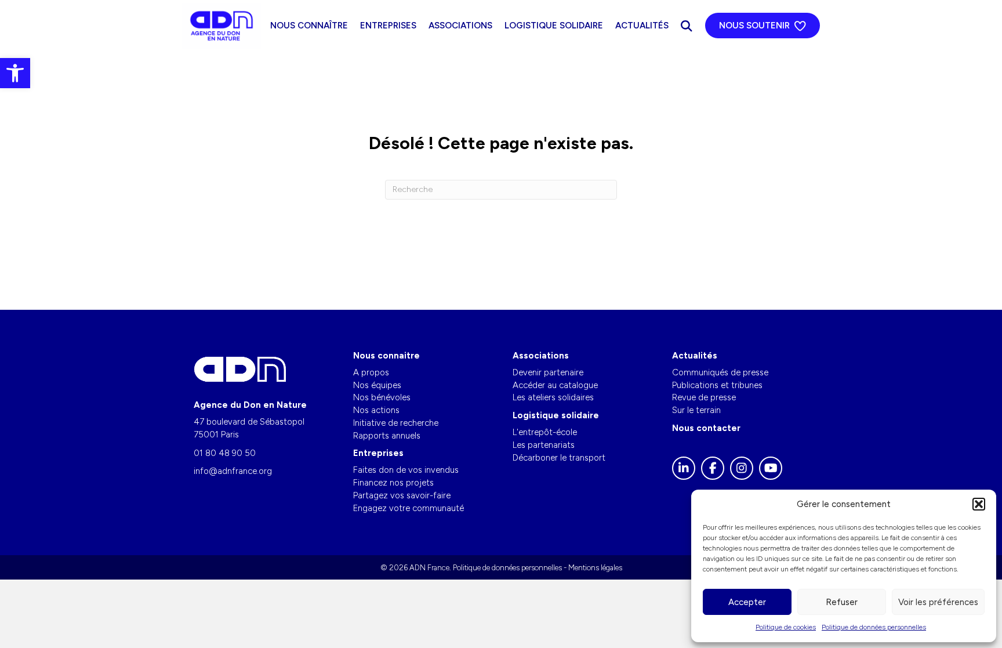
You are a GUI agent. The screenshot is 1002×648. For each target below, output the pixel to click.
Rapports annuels (386, 435)
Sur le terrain (696, 410)
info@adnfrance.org (233, 471)
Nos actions (376, 410)
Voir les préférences (938, 602)
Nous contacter (706, 428)
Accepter (747, 602)
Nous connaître (309, 25)
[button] (15, 73)
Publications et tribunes (717, 385)
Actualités (642, 25)
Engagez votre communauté (408, 508)
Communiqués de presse (720, 372)
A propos (371, 372)
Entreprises (388, 25)
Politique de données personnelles (874, 627)
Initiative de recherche (395, 423)
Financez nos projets (393, 482)
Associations (460, 25)
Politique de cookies (786, 627)
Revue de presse (704, 397)
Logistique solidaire (553, 25)
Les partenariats (544, 445)
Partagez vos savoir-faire (402, 495)
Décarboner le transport (559, 457)
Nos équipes (377, 385)
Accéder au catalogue (555, 385)
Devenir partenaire (548, 372)
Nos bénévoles (382, 397)
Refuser (842, 602)
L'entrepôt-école (545, 432)
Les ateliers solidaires (553, 397)
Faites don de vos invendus (406, 470)
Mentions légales (595, 567)
